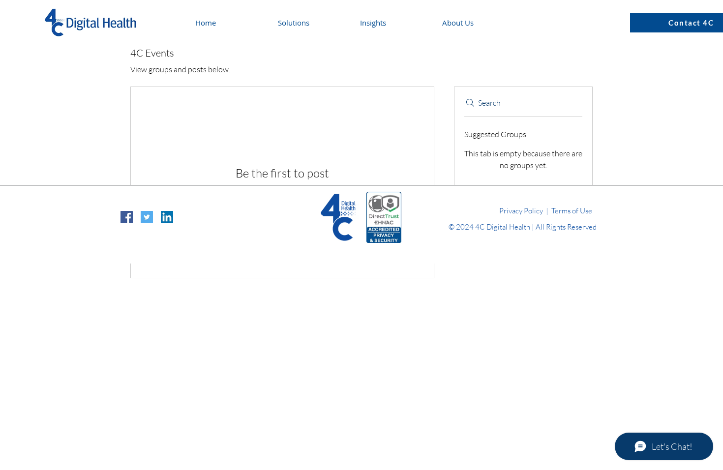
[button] (394, 22)
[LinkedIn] (167, 217)
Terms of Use (571, 210)
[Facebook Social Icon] (126, 217)
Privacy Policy (521, 210)
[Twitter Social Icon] (147, 217)
